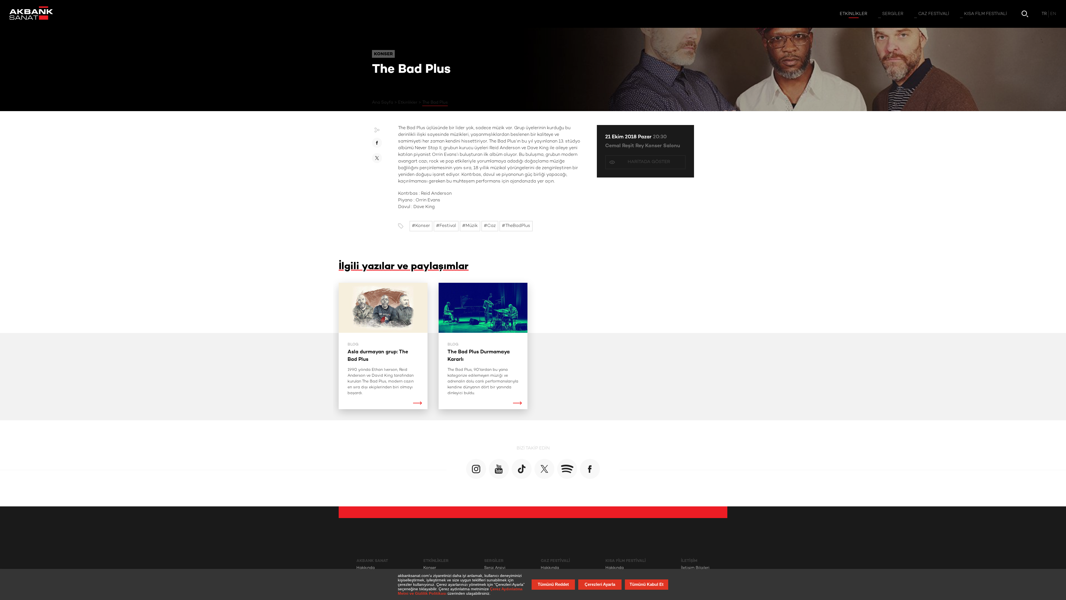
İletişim (689, 560)
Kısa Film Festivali (625, 560)
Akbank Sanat (372, 560)
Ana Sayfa (382, 102)
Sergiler (494, 560)
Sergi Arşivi (495, 568)
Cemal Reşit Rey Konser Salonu (642, 146)
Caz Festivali (555, 560)
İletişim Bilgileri (695, 568)
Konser (429, 568)
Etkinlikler (407, 102)
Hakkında (365, 568)
